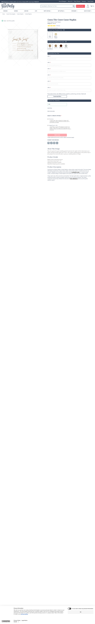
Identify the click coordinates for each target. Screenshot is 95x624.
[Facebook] (49, 143)
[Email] (57, 143)
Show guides (11, 20)
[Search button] (73, 6)
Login (88, 7)
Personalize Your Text (53, 53)
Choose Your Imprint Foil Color (56, 41)
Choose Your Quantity (54, 100)
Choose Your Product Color (55, 30)
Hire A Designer (62, 1)
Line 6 (49, 87)
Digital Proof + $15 (53, 125)
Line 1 (49, 56)
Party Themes (77, 1)
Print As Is (51, 119)
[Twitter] (51, 143)
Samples (84, 1)
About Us (70, 1)
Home (4, 14)
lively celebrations (74, 178)
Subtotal (50, 108)
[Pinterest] (54, 143)
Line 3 (49, 68)
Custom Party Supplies (10, 14)
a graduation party (75, 172)
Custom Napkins (20, 14)
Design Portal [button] (80, 6)
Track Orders (91, 1)
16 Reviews (58, 25)
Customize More (57, 96)
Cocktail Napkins (28, 14)
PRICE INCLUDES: (51, 111)
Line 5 (49, 81)
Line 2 (49, 62)
